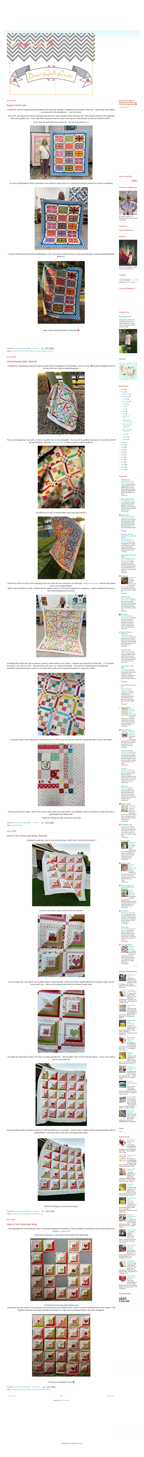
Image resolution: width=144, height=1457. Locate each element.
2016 (122, 459)
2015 (122, 462)
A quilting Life (64, 1231)
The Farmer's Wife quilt (130, 1111)
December (126, 394)
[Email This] (46, 348)
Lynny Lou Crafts (57, 442)
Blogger (80, 1443)
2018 (122, 455)
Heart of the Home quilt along (22, 1224)
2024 (122, 392)
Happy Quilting (125, 707)
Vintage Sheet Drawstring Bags (132, 844)
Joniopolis (124, 576)
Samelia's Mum (125, 863)
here (87, 122)
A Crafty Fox (125, 911)
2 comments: (36, 1211)
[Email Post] (42, 348)
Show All (135, 965)
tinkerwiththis (125, 515)
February (125, 437)
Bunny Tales (125, 927)
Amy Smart (14, 351)
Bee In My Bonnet (126, 730)
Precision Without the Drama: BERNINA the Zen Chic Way (128, 540)
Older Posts (110, 1396)
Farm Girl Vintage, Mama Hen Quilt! (131, 1068)
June (124, 409)
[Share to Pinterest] (53, 348)
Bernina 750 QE (131, 1097)
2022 (122, 445)
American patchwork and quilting (20, 1214)
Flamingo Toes (125, 596)
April (124, 414)
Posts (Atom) (65, 1400)
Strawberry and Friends (47, 351)
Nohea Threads (123, 107)
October (125, 399)
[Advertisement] (59, 13)
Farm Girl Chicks (132, 1230)
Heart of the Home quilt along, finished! (27, 835)
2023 (122, 442)
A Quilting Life (125, 479)
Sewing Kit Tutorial (130, 1053)
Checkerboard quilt (16, 825)
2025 (122, 389)
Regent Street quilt (16, 105)
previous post (92, 583)
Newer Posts (12, 1396)
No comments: (36, 1387)
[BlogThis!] (47, 348)
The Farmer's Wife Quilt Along (131, 990)
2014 (122, 464)
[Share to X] (49, 348)
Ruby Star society (35, 351)
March (125, 434)
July (124, 406)
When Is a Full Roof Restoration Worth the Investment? (127, 690)
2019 (122, 452)
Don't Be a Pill (132, 577)
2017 (122, 457)
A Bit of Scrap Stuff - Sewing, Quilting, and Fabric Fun (127, 887)
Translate (132, 282)
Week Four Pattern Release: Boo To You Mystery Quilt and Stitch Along (128, 560)
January (125, 439)
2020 (122, 450)
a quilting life (15, 1389)
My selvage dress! (125, 316)
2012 (122, 469)
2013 (122, 467)
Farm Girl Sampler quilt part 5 (132, 1083)
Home (61, 1396)
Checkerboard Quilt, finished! (22, 361)
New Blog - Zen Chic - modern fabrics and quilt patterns (128, 536)
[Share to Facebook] (51, 348)
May (124, 411)
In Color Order (125, 840)
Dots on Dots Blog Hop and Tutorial (131, 1039)
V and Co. (124, 768)
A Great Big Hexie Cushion (132, 866)
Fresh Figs (124, 614)
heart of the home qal (36, 1214)
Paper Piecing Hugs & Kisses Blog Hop (131, 1277)
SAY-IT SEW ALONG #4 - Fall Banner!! (132, 733)
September (126, 401)
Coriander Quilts (126, 650)
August (125, 404)
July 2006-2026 (125, 826)
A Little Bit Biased (126, 944)
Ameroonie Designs (127, 750)
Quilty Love (124, 786)
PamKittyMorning (126, 824)
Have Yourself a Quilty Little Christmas (131, 1247)
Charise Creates (126, 804)
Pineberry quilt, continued (131, 1169)
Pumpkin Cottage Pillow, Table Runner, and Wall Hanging (127, 483)
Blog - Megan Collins (127, 499)
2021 (122, 447)
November (126, 396)
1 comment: (35, 348)
